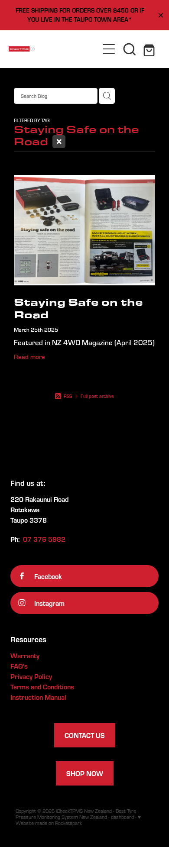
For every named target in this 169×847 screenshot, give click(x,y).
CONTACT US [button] (85, 735)
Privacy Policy (31, 676)
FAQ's (19, 665)
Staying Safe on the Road (78, 307)
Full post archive (97, 396)
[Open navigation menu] (108, 49)
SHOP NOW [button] (84, 773)
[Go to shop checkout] (150, 49)
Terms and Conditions (42, 686)
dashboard (122, 817)
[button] (129, 49)
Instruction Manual (38, 697)
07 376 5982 (44, 538)
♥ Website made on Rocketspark (78, 820)
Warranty (24, 655)
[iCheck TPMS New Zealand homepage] (53, 49)
